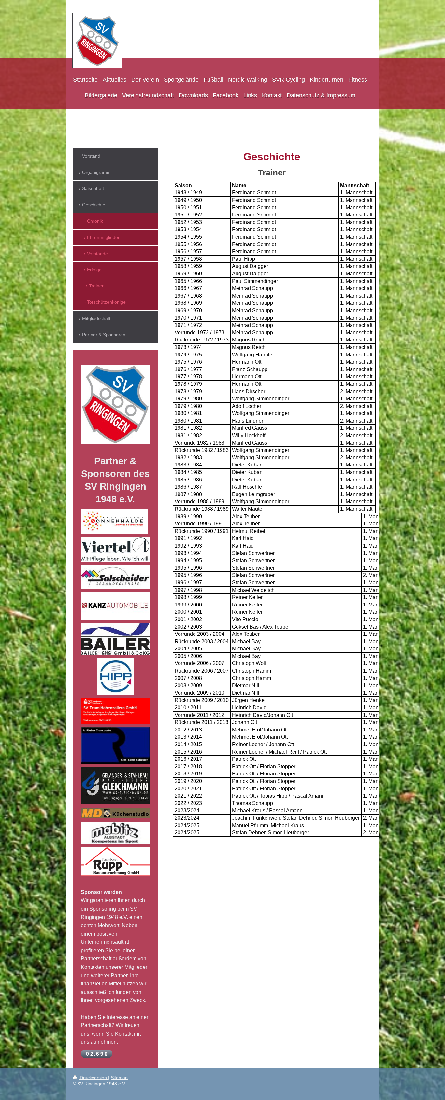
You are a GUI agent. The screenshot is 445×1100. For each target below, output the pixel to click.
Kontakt (124, 1034)
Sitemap (119, 1077)
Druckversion (93, 1077)
